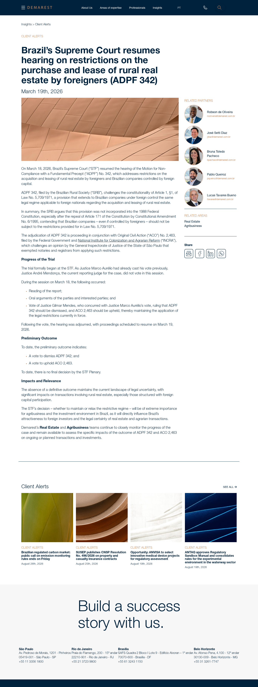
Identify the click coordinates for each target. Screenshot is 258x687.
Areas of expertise (111, 8)
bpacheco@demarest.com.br (221, 160)
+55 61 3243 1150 (130, 662)
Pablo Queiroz (216, 174)
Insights (157, 8)
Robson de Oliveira (220, 112)
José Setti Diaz (217, 133)
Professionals (137, 8)
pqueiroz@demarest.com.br (221, 179)
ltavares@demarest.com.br (220, 199)
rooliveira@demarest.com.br (221, 116)
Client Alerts (43, 24)
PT (179, 8)
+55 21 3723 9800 (84, 662)
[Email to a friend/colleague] (188, 253)
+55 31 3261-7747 (206, 662)
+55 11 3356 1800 (31, 662)
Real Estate (192, 222)
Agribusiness (193, 226)
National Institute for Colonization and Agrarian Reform (119, 241)
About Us (86, 8)
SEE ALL (228, 487)
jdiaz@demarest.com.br (218, 137)
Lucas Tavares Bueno (221, 195)
